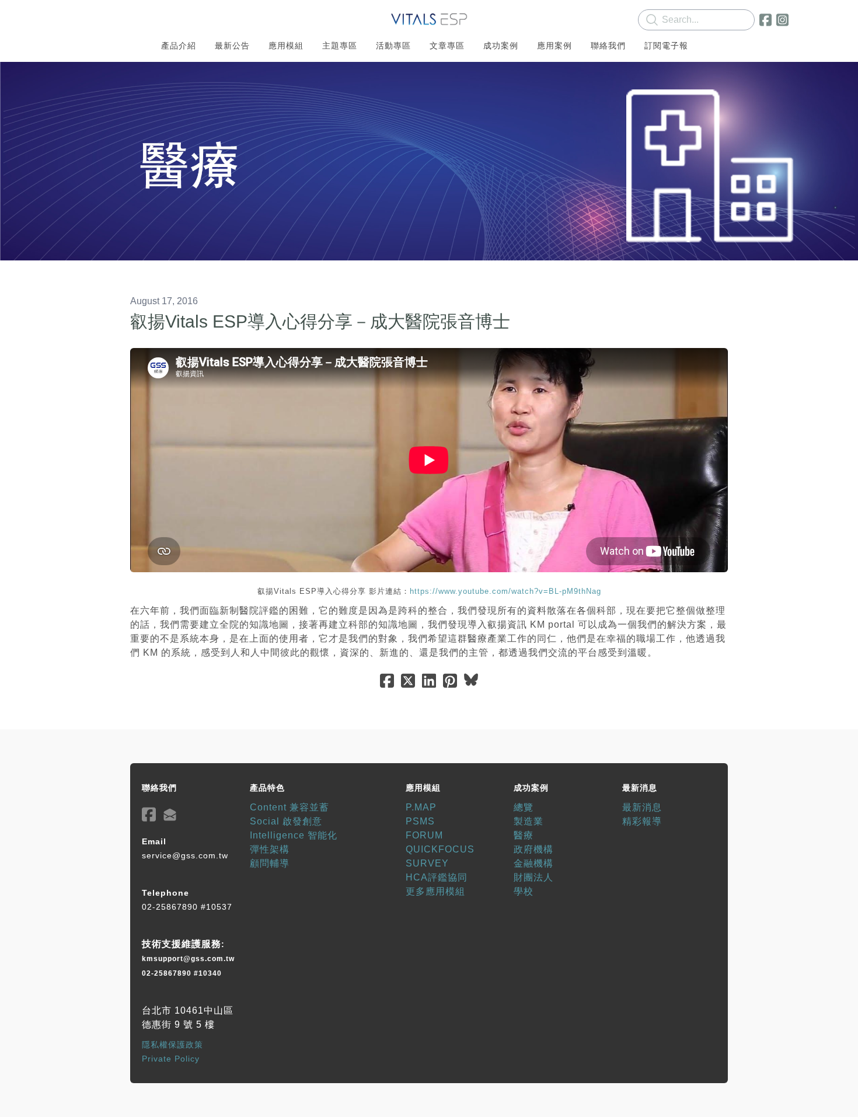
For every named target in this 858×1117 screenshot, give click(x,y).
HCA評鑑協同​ (437, 877)
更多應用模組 (435, 891)
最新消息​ (642, 807)
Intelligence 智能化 (293, 835)
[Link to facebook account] (765, 20)
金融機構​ (533, 863)
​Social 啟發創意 (286, 821)
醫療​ (523, 835)
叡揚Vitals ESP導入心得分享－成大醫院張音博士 (320, 321)
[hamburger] (78, 18)
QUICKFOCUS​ (440, 849)
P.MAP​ (421, 807)
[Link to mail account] (170, 814)
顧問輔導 (270, 863)
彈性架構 (270, 849)
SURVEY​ (427, 863)
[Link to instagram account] (782, 20)
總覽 (523, 807)
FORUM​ (424, 835)
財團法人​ (533, 877)
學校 (523, 891)
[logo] (429, 19)
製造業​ (528, 821)
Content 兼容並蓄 (289, 807)
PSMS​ (420, 821)
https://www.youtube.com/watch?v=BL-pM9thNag (505, 591)
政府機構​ (533, 849)
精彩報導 (642, 821)
